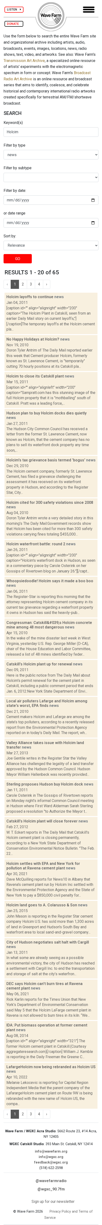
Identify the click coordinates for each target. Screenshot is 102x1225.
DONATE (14, 24)
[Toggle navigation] (88, 9)
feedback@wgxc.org (51, 1162)
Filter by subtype (18, 168)
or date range (14, 213)
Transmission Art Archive (24, 60)
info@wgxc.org (51, 1157)
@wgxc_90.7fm (51, 1189)
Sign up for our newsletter (53, 1201)
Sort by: (10, 236)
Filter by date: (15, 190)
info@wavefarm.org (51, 1151)
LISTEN (13, 9)
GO (17, 258)
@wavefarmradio (51, 1181)
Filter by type (14, 145)
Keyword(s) (13, 122)
